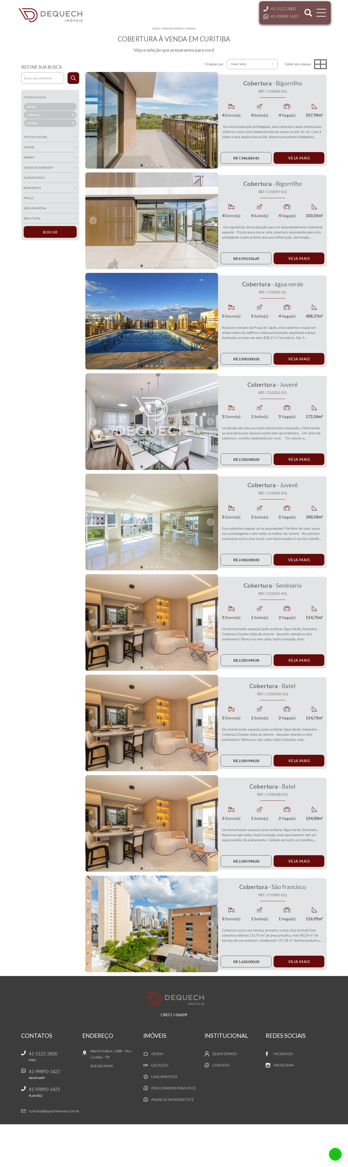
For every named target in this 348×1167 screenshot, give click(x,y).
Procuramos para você (173, 1088)
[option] (151, 120)
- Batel (272, 689)
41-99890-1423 (44, 1074)
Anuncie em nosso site (172, 1099)
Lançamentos (164, 1076)
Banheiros (32, 188)
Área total (32, 218)
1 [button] (141, 165)
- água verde (272, 287)
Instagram (283, 1065)
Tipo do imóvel (36, 137)
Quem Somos (224, 1054)
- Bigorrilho (272, 86)
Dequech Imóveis (174, 999)
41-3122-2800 (43, 1056)
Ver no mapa (101, 1066)
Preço (29, 198)
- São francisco (272, 890)
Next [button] (210, 120)
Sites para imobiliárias (174, 1140)
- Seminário (273, 589)
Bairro (29, 157)
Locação (159, 1065)
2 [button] (146, 165)
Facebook (283, 1054)
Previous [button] (93, 120)
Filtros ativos (35, 97)
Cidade (29, 147)
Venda (157, 1054)
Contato (221, 1065)
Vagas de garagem (38, 167)
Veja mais (299, 157)
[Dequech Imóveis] (50, 15)
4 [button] (157, 165)
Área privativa (35, 208)
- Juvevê (272, 388)
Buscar (50, 232)
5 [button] (162, 165)
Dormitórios (34, 178)
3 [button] (152, 165)
